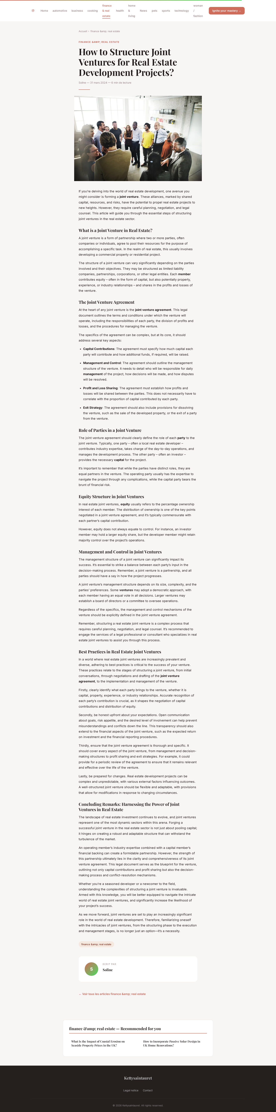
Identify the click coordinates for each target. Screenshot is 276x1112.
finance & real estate (107, 10)
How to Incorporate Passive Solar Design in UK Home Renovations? (171, 1043)
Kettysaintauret (138, 1077)
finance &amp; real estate (105, 31)
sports (166, 10)
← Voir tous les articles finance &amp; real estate (112, 994)
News (143, 10)
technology (182, 10)
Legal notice (130, 1090)
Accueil (83, 31)
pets (154, 10)
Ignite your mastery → (226, 10)
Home (44, 10)
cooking (92, 10)
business (77, 10)
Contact (148, 1090)
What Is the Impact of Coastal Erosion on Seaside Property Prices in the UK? (98, 1043)
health (120, 10)
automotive (60, 10)
